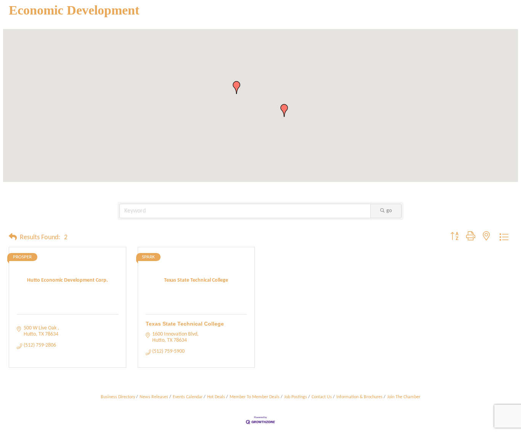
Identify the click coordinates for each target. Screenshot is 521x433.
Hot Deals (216, 397)
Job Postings (295, 397)
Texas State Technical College (185, 324)
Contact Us (322, 397)
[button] (284, 110)
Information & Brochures (359, 397)
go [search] (389, 211)
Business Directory (118, 397)
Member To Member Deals (255, 397)
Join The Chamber (403, 397)
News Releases (154, 397)
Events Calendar (188, 397)
